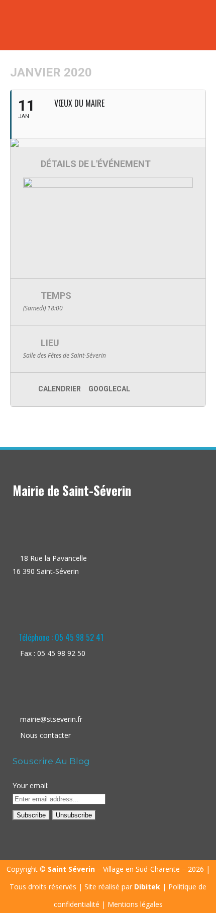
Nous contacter (45, 735)
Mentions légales (135, 904)
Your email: (31, 785)
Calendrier (59, 389)
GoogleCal (109, 389)
